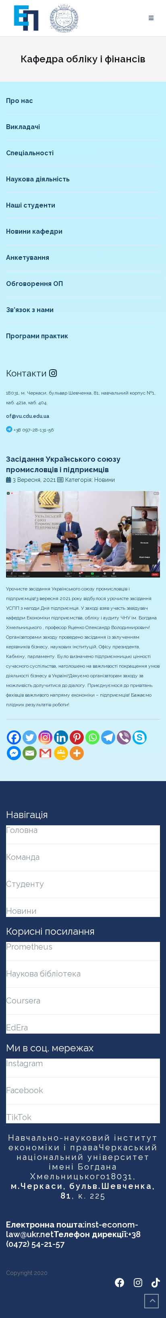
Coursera (23, 1000)
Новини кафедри (34, 231)
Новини (21, 911)
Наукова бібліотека (43, 974)
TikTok (18, 1117)
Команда (22, 857)
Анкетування (27, 257)
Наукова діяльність (38, 179)
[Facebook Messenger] (14, 753)
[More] (77, 753)
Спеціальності (30, 153)
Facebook (24, 1090)
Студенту (25, 884)
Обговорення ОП (34, 284)
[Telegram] (108, 737)
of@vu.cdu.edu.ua (27, 416)
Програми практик (37, 336)
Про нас (19, 101)
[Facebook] (14, 737)
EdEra (17, 1027)
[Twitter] (30, 737)
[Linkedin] (61, 737)
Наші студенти (30, 205)
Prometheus (29, 947)
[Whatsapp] (92, 737)
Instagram (24, 1063)
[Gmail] (45, 753)
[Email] (30, 753)
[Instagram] (45, 737)
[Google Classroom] (61, 753)
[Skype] (140, 737)
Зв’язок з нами (30, 310)
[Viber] (124, 737)
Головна (21, 830)
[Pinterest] (77, 737)
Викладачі (23, 127)
